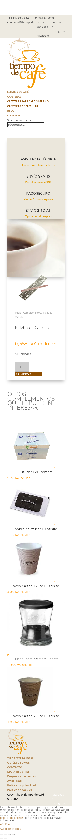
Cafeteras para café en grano (28, 101)
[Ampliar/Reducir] (1, 834)
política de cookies (12, 818)
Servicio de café (18, 92)
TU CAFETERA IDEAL (20, 758)
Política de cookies (19, 790)
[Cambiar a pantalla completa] (5, 834)
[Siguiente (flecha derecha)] (5, 838)
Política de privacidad (21, 785)
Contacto (14, 115)
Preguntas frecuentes (21, 776)
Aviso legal (14, 781)
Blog (10, 110)
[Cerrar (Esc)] (13, 834)
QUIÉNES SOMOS (18, 762)
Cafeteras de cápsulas (22, 106)
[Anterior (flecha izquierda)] (1, 838)
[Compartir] (9, 834)
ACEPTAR (6, 824)
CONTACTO (14, 767)
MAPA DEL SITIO (18, 772)
